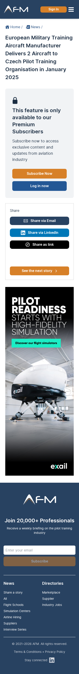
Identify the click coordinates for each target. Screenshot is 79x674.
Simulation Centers (17, 611)
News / (37, 27)
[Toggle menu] (71, 9)
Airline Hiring (12, 617)
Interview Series (15, 629)
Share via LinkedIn (43, 233)
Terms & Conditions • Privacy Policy (39, 652)
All (5, 598)
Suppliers (10, 623)
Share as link (43, 244)
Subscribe (39, 561)
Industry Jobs (52, 605)
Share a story (13, 592)
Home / (16, 27)
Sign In (53, 9)
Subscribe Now (39, 173)
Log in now (39, 186)
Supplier (48, 598)
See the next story (37, 271)
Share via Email (43, 221)
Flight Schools (13, 605)
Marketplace (51, 592)
